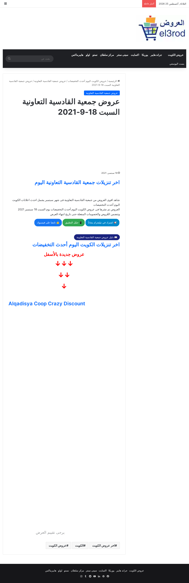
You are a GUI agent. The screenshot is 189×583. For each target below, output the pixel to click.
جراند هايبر (156, 54)
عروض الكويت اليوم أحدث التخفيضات (87, 81)
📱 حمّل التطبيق (73, 222)
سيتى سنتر (122, 54)
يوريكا (145, 54)
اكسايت (135, 54)
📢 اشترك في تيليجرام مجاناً (102, 222)
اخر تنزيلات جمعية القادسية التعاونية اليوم (77, 182)
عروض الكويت (175, 54)
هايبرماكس (77, 54)
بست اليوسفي (176, 63)
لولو (88, 54)
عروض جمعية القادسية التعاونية (50, 81)
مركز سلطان (107, 54)
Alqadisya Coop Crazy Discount (46, 304)
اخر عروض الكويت (103, 545)
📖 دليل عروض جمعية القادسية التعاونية (97, 237)
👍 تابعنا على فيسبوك (48, 222)
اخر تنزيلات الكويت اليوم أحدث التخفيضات (76, 244)
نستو (94, 54)
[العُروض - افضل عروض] (161, 28)
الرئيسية (113, 81)
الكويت (79, 545)
